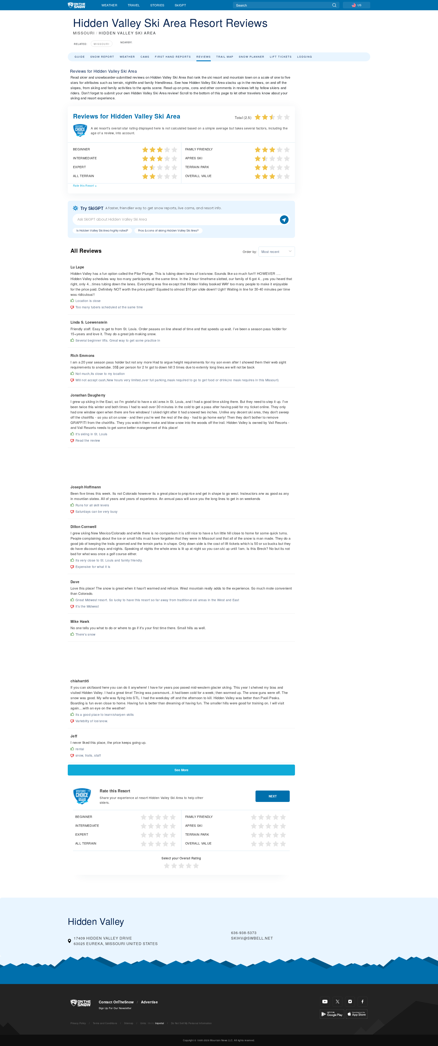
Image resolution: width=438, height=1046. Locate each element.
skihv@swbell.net (252, 938)
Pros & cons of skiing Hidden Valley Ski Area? (168, 230)
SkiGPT (180, 5)
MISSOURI (84, 33)
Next (273, 796)
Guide (80, 56)
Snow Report (102, 56)
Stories (157, 5)
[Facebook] (363, 1002)
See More (181, 770)
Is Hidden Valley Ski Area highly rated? (102, 230)
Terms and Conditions (105, 1023)
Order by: (250, 251)
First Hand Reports (173, 56)
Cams (145, 56)
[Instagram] (350, 1002)
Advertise (149, 1002)
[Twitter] (337, 1002)
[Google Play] (332, 1013)
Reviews (203, 56)
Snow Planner (251, 56)
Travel (134, 5)
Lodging (304, 56)
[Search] (334, 5)
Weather (109, 5)
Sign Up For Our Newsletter (115, 1008)
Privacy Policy (78, 1023)
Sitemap (128, 1023)
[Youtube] (325, 1002)
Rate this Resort (83, 185)
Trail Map (224, 56)
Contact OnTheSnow (116, 1002)
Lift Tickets (281, 56)
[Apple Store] (357, 1013)
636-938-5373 (244, 932)
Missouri (102, 44)
